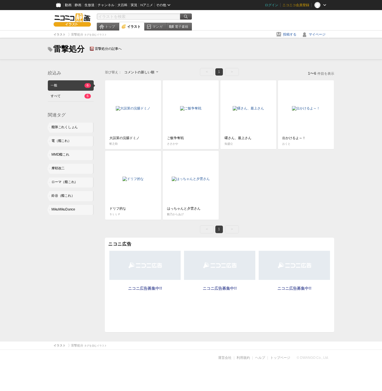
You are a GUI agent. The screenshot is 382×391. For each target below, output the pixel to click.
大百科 (122, 5)
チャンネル (106, 5)
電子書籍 (181, 27)
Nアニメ (146, 5)
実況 (134, 5)
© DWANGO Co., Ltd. (313, 358)
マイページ (317, 34)
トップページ (280, 358)
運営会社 (225, 358)
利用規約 (243, 358)
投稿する (289, 34)
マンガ (157, 27)
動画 (68, 5)
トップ (110, 27)
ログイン (271, 5)
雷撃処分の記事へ (108, 49)
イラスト (134, 27)
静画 (78, 5)
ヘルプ (260, 358)
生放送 (89, 5)
